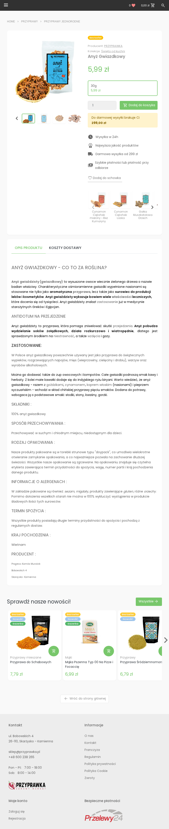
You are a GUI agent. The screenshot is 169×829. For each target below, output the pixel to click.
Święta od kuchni (113, 51)
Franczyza (92, 750)
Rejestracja (17, 818)
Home (11, 21)
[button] (28, 118)
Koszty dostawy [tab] (65, 247)
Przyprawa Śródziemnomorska (143, 662)
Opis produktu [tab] (28, 247)
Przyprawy (29, 21)
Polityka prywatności (100, 764)
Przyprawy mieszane (25, 657)
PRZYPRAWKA (113, 46)
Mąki (68, 657)
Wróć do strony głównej (85, 698)
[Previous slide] (93, 207)
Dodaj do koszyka (139, 105)
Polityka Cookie (96, 771)
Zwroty (89, 778)
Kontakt (90, 743)
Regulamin (92, 757)
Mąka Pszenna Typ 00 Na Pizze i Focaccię (89, 664)
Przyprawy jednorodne (62, 21)
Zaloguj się (17, 811)
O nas (89, 736)
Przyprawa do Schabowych (30, 662)
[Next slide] (75, 118)
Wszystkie (148, 601)
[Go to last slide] (16, 118)
